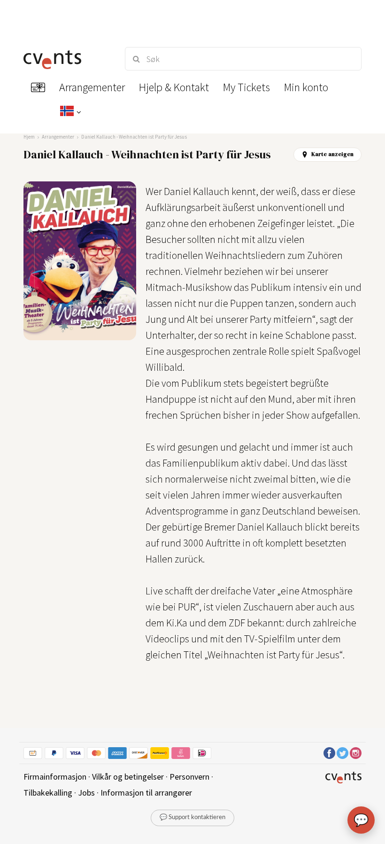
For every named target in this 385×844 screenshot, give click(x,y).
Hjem (29, 136)
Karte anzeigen (332, 154)
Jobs (86, 792)
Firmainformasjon (54, 776)
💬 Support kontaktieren (192, 817)
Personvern (189, 776)
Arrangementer (58, 136)
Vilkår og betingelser (128, 776)
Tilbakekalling (47, 792)
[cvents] (65, 58)
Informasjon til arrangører (146, 792)
